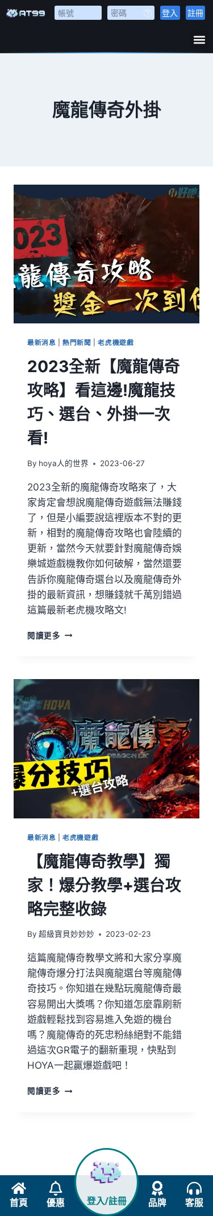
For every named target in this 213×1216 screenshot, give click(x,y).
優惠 (56, 1202)
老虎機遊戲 (115, 342)
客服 (194, 1202)
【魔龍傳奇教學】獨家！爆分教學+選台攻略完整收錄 (104, 885)
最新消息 (41, 342)
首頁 (19, 1202)
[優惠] (55, 1188)
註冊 (195, 13)
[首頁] (18, 1188)
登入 (170, 13)
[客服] (194, 1188)
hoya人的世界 (64, 463)
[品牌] (157, 1188)
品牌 (157, 1202)
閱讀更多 (49, 635)
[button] (199, 39)
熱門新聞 (76, 342)
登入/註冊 (107, 1201)
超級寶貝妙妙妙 (66, 933)
